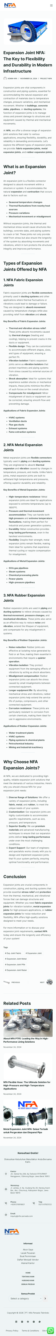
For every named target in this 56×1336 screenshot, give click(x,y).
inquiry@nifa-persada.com (21, 1216)
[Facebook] (28, 1322)
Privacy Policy (12, 1330)
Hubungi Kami (28, 1280)
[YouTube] (22, 1322)
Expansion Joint (34, 953)
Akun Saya (28, 1249)
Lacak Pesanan (28, 1253)
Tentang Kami (28, 1277)
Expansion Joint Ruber (16, 970)
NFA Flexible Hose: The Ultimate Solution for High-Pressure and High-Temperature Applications (26, 1085)
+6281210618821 (17, 1204)
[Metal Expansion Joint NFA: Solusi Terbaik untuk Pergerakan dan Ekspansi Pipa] (28, 1113)
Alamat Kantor (28, 1263)
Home (28, 1273)
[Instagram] (34, 1322)
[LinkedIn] (16, 1322)
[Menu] (51, 5)
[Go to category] (45, 1298)
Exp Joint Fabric (13, 953)
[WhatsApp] (40, 1322)
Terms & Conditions (30, 1330)
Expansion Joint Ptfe (15, 964)
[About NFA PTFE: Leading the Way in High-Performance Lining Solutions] (28, 1023)
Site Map (46, 1330)
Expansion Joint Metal (16, 959)
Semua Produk (28, 1284)
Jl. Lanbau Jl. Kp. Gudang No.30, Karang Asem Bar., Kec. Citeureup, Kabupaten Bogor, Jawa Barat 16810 (30, 1190)
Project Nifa (46, 78)
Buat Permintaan (28, 1256)
